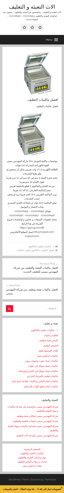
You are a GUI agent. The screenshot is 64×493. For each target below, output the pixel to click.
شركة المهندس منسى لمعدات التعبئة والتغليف (35, 421)
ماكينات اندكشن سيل (47, 355)
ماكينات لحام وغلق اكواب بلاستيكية (41, 386)
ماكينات (20, 250)
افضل (51, 250)
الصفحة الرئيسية (32, 449)
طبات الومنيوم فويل (48, 350)
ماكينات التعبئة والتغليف (32, 453)
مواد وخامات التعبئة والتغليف (32, 457)
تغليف (27, 250)
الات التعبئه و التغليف (32, 6)
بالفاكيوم (35, 250)
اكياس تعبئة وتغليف (48, 340)
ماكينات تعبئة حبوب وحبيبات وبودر (41, 360)
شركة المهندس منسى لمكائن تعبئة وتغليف (37, 416)
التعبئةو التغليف (50, 345)
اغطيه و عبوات (51, 335)
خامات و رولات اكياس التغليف (32, 461)
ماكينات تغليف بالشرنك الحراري (42, 376)
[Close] (61, 487)
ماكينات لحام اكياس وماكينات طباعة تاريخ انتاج (35, 381)
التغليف (44, 250)
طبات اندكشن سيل (32, 466)
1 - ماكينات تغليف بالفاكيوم (41, 246)
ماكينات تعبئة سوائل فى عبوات (43, 366)
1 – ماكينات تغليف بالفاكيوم (44, 330)
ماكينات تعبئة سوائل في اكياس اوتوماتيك (38, 371)
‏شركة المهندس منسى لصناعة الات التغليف (37, 435)
